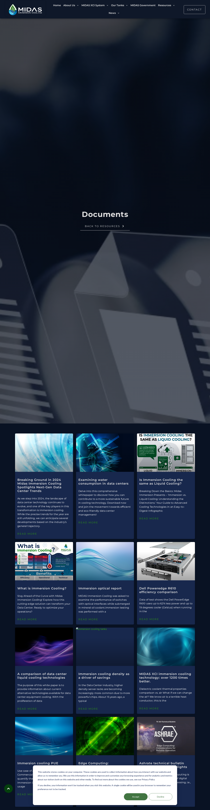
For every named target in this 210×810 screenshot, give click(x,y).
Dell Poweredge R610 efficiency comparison (158, 590)
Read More (27, 533)
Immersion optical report (100, 588)
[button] (194, 9)
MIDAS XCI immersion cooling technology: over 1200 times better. (165, 677)
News (112, 13)
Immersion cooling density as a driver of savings (103, 675)
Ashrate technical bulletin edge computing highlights (163, 765)
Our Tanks (117, 5)
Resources (164, 5)
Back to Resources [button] (102, 226)
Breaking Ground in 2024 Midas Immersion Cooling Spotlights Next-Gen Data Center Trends (39, 485)
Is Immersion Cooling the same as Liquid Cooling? (161, 481)
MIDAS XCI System (93, 5)
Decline (160, 796)
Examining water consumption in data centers (103, 481)
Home (57, 5)
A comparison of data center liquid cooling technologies (42, 675)
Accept (135, 796)
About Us (69, 5)
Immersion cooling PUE (37, 763)
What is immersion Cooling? (42, 588)
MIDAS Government (143, 5)
